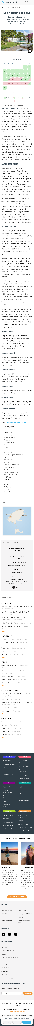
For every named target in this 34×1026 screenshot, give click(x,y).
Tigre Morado (13, 648)
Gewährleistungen (6, 920)
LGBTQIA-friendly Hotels (23, 761)
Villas (3, 7)
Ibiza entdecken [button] (25, 811)
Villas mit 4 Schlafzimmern (7, 797)
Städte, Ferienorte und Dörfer (23, 816)
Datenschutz (22, 910)
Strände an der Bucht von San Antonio (15, 672)
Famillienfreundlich (8, 815)
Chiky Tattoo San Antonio (16, 623)
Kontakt (20, 917)
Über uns (4, 914)
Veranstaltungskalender (24, 827)
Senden (28, 993)
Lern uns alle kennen (17, 897)
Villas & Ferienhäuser (7, 950)
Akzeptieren (27, 1022)
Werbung (4, 917)
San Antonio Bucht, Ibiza (16, 422)
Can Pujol (10, 651)
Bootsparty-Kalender (9, 764)
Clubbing (4, 964)
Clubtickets (6, 767)
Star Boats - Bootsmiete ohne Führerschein (16, 608)
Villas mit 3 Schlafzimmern (7, 791)
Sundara (10, 725)
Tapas (20, 797)
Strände (20, 820)
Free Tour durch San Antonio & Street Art (16, 613)
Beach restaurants (23, 800)
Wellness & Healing (8, 825)
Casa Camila (11, 711)
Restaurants (5, 967)
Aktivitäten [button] (9, 811)
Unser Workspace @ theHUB (24, 921)
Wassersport (6, 818)
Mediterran (21, 787)
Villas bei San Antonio (13, 7)
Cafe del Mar (11, 731)
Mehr (3, 631)
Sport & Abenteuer (8, 822)
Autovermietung (23, 824)
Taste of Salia (12, 654)
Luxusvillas (6, 801)
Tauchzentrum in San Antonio (14, 627)
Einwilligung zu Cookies (25, 914)
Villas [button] (9, 783)
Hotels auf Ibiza (6, 947)
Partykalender (7, 760)
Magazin (5, 771)
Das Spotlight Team (7, 910)
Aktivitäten (4, 971)
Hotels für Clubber (23, 766)
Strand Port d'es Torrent (16, 666)
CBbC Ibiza (11, 728)
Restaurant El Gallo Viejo (16, 644)
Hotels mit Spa (22, 775)
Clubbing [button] (9, 756)
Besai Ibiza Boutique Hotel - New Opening (16, 703)
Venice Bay (11, 722)
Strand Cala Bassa (13, 676)
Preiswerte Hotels (23, 778)
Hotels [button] (25, 756)
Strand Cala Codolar (14, 683)
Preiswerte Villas (7, 787)
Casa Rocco (13, 699)
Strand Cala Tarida (13, 680)
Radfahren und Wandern (7, 830)
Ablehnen (17, 1022)
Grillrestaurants (23, 794)
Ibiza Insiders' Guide (8, 774)
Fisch (20, 790)
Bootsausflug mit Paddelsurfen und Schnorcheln (14, 619)
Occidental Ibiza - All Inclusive (16, 695)
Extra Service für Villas (7, 805)
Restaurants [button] (25, 783)
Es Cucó (14, 639)
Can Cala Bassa (12, 708)
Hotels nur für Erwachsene (22, 770)
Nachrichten (5, 974)
